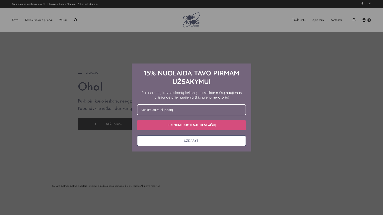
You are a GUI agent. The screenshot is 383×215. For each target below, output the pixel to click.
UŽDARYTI (191, 141)
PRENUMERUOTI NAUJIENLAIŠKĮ (192, 125)
